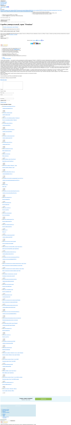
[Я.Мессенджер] (31, 43)
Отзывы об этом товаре (6, 58)
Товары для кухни (16, 11)
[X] (37, 43)
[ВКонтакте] (32, 43)
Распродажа (2, 10)
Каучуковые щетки (45, 10)
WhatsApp (34, 40)
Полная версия (3, 5)
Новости (4, 411)
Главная (1, 21)
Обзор (3, 57)
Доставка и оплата (5, 409)
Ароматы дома (7, 10)
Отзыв (1, 89)
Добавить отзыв (3, 102)
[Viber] (38, 43)
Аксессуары (59, 10)
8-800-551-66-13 (3, 7)
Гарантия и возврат (5, 412)
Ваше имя (2, 92)
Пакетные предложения (21, 10)
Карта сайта (4, 415)
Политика (4, 417)
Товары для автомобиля (24, 11)
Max (43, 40)
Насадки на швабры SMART (37, 10)
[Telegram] (35, 43)
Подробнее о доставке (13, 34)
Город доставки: (7, 33)
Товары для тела (3, 11)
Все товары (31, 11)
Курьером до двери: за (22, 33)
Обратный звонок (3, 407)
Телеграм (39, 40)
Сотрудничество (3, 3)
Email (1, 94)
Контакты (2, 4)
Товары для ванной (9, 11)
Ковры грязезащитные (53, 10)
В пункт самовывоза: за (38, 33)
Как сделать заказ (3, 2)
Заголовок (2, 98)
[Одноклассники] (34, 43)
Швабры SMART (29, 10)
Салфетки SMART (13, 10)
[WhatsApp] (39, 43)
